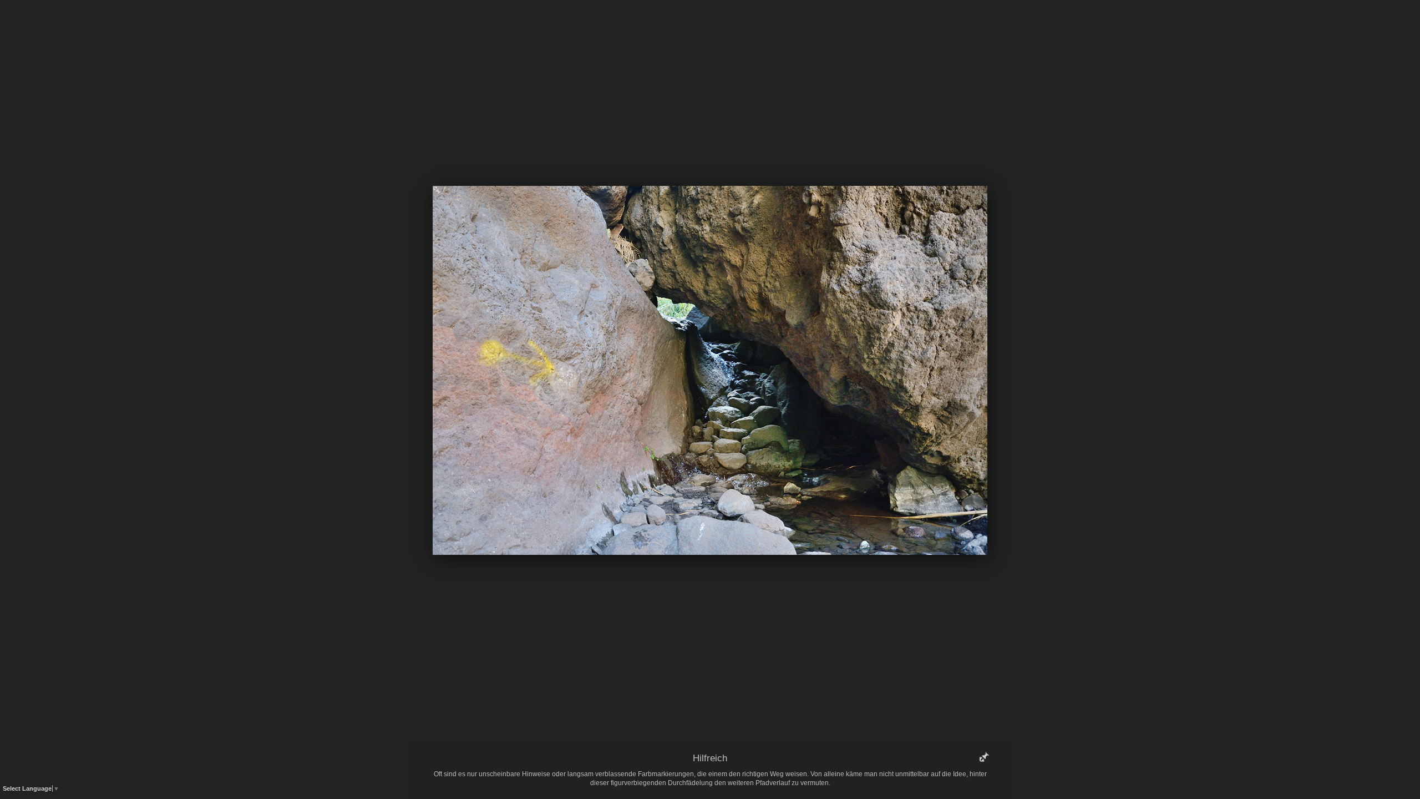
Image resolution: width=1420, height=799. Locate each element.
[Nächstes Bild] (790, 25)
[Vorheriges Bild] (629, 25)
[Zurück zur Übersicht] (663, 25)
